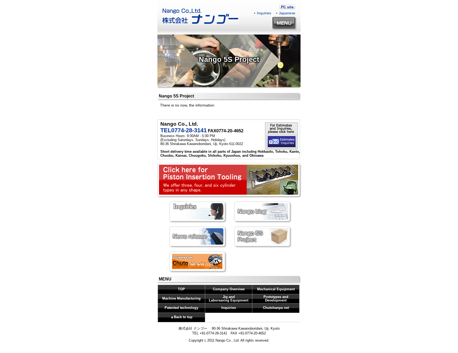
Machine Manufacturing (181, 298)
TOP (181, 289)
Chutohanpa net (276, 308)
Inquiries (264, 13)
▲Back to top (181, 317)
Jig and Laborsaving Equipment (228, 298)
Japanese (287, 13)
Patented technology (181, 308)
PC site (287, 7)
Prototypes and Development (275, 298)
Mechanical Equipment (276, 289)
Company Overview (229, 289)
